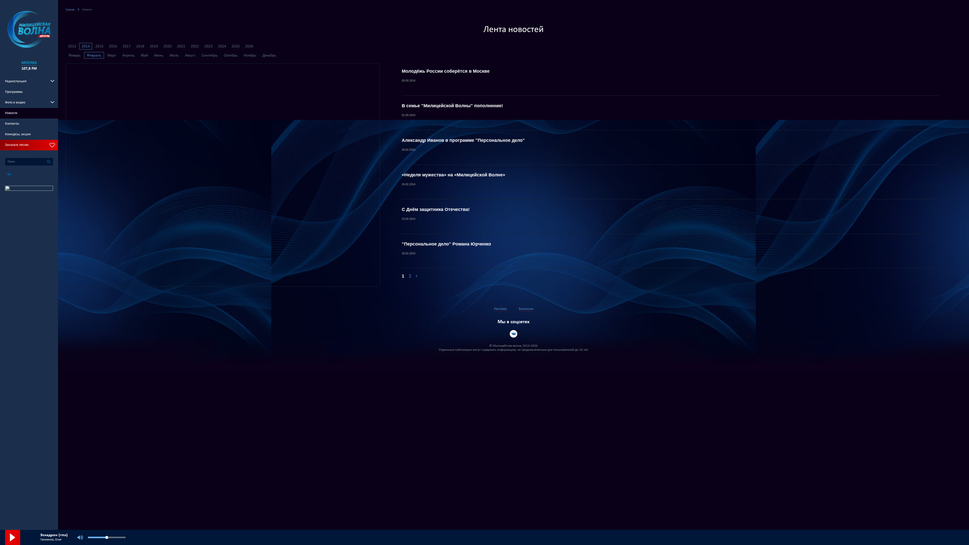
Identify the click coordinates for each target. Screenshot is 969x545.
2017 (127, 46)
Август (190, 55)
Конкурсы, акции (18, 134)
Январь (74, 55)
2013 (72, 46)
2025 (236, 46)
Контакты (12, 124)
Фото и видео (15, 102)
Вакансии (526, 309)
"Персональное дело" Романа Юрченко (446, 244)
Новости (11, 113)
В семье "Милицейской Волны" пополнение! (452, 105)
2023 (208, 46)
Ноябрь (250, 55)
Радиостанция (15, 81)
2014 (86, 46)
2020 (168, 46)
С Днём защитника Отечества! (436, 209)
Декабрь (269, 55)
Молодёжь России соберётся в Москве (446, 71)
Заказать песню (17, 145)
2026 (249, 46)
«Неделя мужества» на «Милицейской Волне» (453, 174)
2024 (222, 46)
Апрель (128, 55)
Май (144, 55)
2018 (140, 46)
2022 (195, 46)
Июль (174, 55)
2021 (181, 46)
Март (111, 55)
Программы (13, 92)
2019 (154, 46)
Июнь (158, 55)
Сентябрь (210, 55)
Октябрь (230, 55)
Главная (70, 9)
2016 (113, 46)
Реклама (500, 309)
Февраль (94, 55)
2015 (99, 46)
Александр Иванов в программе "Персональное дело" (463, 140)
